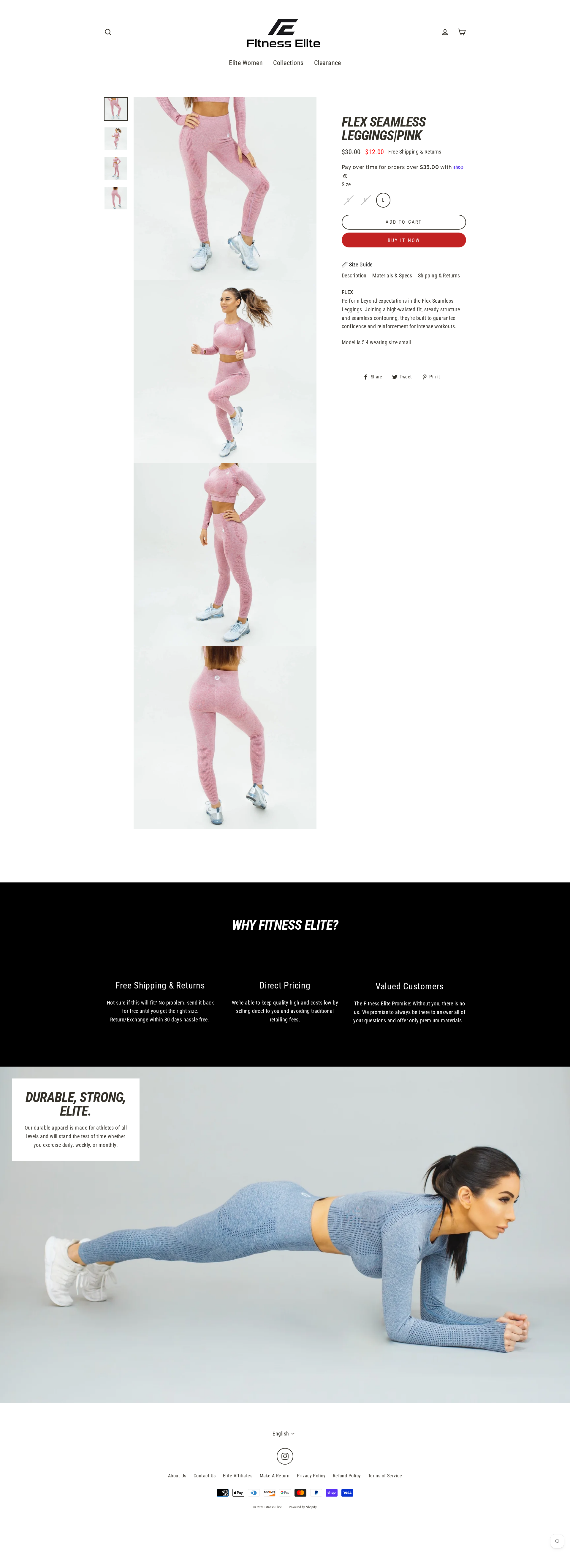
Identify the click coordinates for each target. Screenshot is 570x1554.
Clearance (327, 63)
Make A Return (275, 1476)
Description (354, 275)
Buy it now (404, 240)
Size (346, 184)
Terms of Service (385, 1476)
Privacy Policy (311, 1476)
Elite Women (246, 63)
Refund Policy (347, 1476)
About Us (177, 1476)
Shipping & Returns (439, 275)
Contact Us (205, 1476)
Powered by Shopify (303, 1507)
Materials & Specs (392, 275)
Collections (288, 63)
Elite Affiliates (237, 1476)
